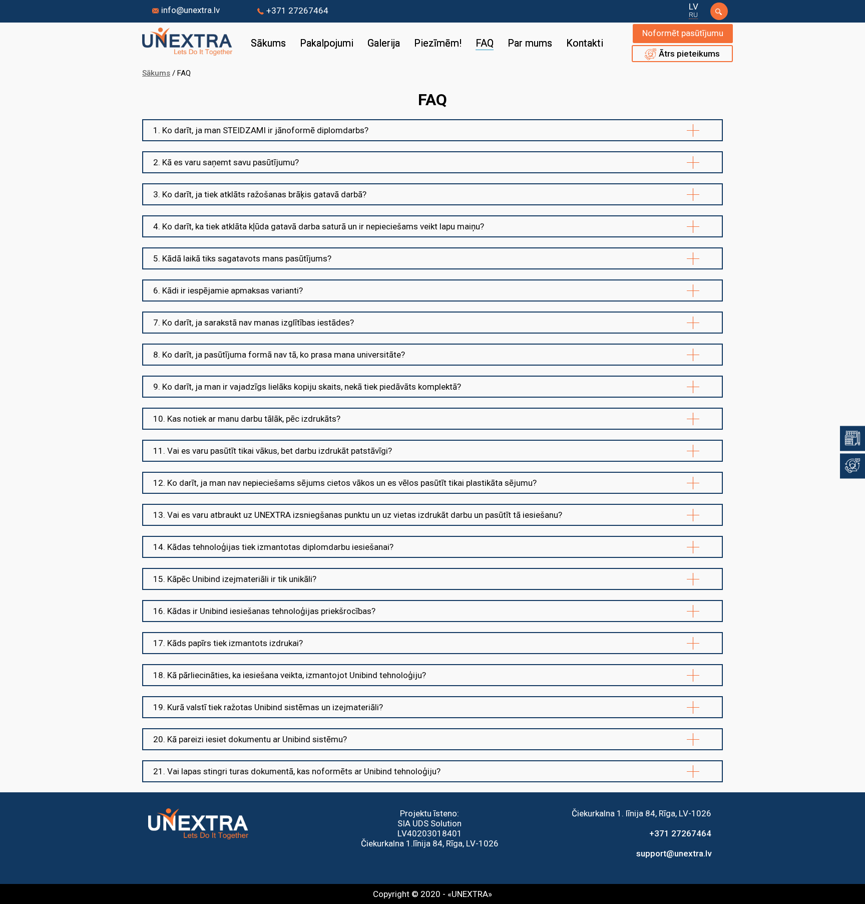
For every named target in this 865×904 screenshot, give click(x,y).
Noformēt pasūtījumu (682, 33)
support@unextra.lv (673, 853)
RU (693, 15)
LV (693, 7)
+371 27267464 (297, 11)
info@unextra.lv (190, 10)
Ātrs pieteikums (689, 54)
